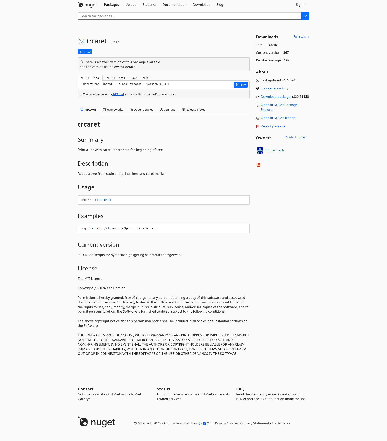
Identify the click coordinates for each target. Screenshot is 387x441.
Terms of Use (185, 423)
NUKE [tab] (146, 78)
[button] (241, 85)
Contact (86, 389)
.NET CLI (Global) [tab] (90, 78)
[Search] (305, 16)
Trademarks (281, 423)
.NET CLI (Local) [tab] (115, 78)
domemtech (274, 150)
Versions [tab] (169, 109)
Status (163, 389)
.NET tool (118, 94)
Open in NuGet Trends (278, 118)
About (168, 423)
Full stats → (301, 36)
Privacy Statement (255, 423)
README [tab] (90, 109)
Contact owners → (296, 139)
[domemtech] (260, 150)
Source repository (274, 88)
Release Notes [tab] (195, 109)
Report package (273, 126)
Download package (276, 96)
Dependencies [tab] (143, 109)
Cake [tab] (134, 78)
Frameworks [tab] (114, 109)
